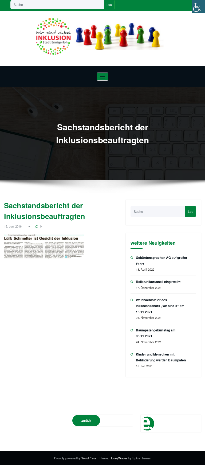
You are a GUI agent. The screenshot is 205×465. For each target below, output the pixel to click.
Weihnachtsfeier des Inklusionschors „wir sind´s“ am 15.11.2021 (160, 305)
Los (109, 4)
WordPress (89, 458)
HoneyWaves (119, 458)
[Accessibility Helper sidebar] (198, 6)
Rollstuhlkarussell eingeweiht (158, 281)
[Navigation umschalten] (102, 77)
